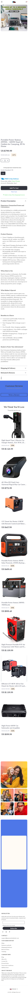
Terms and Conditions (7, 965)
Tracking (3, 951)
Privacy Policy (5, 963)
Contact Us (4, 961)
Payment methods (6, 945)
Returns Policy (5, 949)
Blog (2, 957)
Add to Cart (14, 188)
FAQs (2, 943)
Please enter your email (9, 925)
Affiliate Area (5, 967)
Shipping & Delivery (6, 947)
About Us (3, 959)
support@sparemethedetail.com (10, 938)
